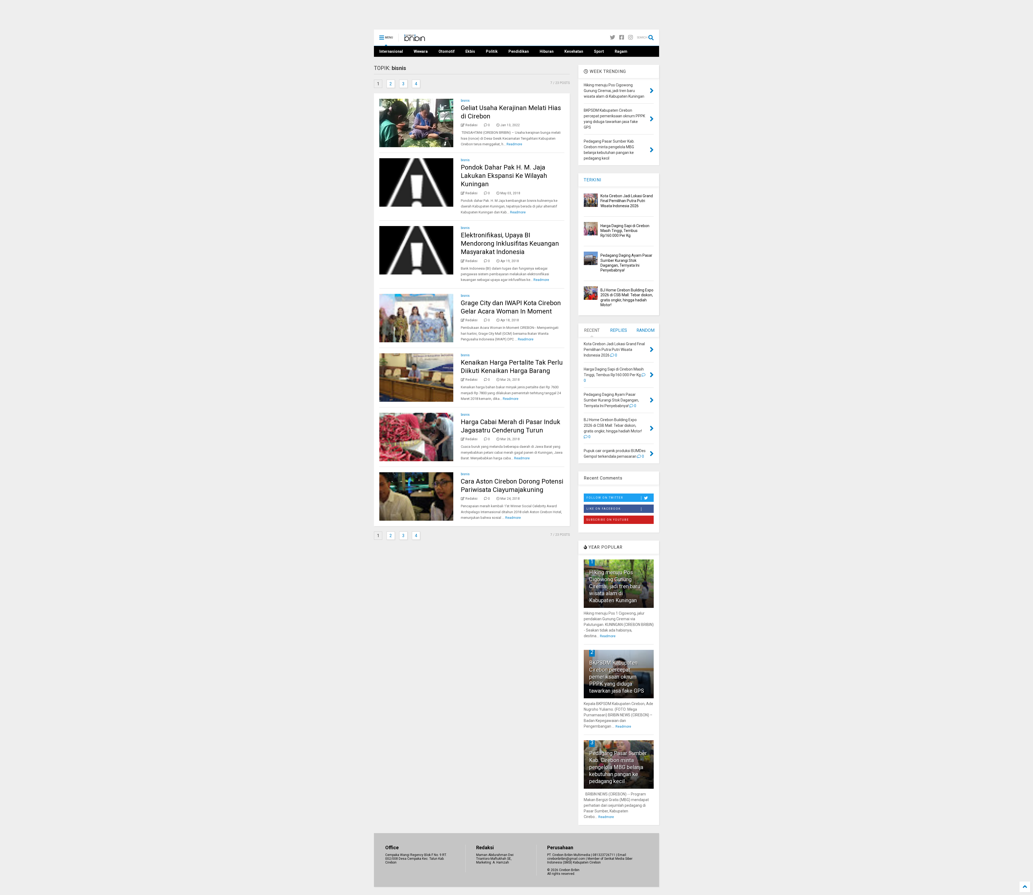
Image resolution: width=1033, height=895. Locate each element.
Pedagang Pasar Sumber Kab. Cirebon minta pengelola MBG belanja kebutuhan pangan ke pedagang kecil (618, 767)
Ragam (621, 51)
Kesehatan (573, 51)
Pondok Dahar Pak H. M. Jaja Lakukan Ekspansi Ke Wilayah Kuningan (504, 176)
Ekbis (470, 51)
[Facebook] (621, 37)
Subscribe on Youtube (607, 519)
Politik (492, 51)
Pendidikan (518, 51)
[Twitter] (612, 37)
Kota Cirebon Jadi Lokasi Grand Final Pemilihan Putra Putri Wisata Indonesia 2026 (626, 201)
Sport (599, 51)
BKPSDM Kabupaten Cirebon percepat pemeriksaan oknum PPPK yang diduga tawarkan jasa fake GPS (616, 677)
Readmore (514, 144)
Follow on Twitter (604, 497)
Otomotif (446, 51)
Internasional (391, 51)
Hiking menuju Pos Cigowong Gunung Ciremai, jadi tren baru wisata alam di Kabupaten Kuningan (614, 586)
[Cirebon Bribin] (414, 39)
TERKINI (593, 179)
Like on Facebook (603, 508)
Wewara (421, 51)
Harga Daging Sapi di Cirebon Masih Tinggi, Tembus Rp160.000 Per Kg (624, 231)
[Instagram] (630, 37)
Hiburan (547, 51)
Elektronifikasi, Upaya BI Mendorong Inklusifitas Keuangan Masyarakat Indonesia (510, 243)
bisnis (465, 101)
